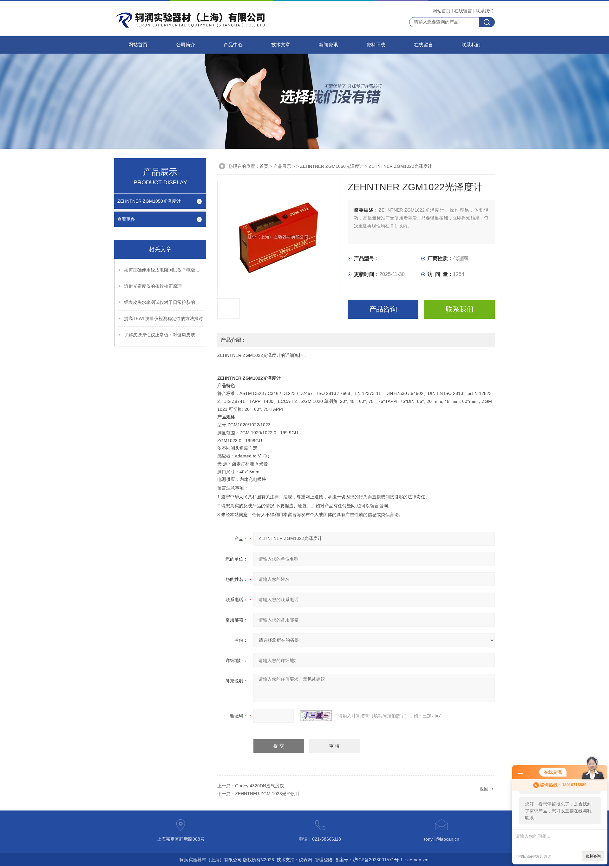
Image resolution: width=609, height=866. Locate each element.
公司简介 (185, 44)
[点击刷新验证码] (316, 715)
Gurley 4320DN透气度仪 (259, 785)
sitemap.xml (417, 859)
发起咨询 (593, 856)
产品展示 (282, 166)
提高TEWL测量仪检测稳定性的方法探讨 (163, 318)
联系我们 (485, 10)
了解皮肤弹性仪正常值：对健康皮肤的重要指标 (163, 334)
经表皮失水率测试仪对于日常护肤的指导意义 (163, 302)
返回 (484, 788)
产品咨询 (383, 309)
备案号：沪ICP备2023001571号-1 (369, 859)
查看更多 (126, 219)
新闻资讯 (328, 44)
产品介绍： (233, 340)
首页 (263, 166)
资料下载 (375, 44)
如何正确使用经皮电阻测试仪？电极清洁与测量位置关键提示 (163, 269)
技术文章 (280, 44)
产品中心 (233, 44)
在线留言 (463, 10)
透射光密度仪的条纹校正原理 (153, 286)
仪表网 (305, 859)
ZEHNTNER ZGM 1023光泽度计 (267, 793)
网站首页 (441, 10)
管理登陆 (323, 859)
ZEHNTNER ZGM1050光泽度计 (149, 201)
